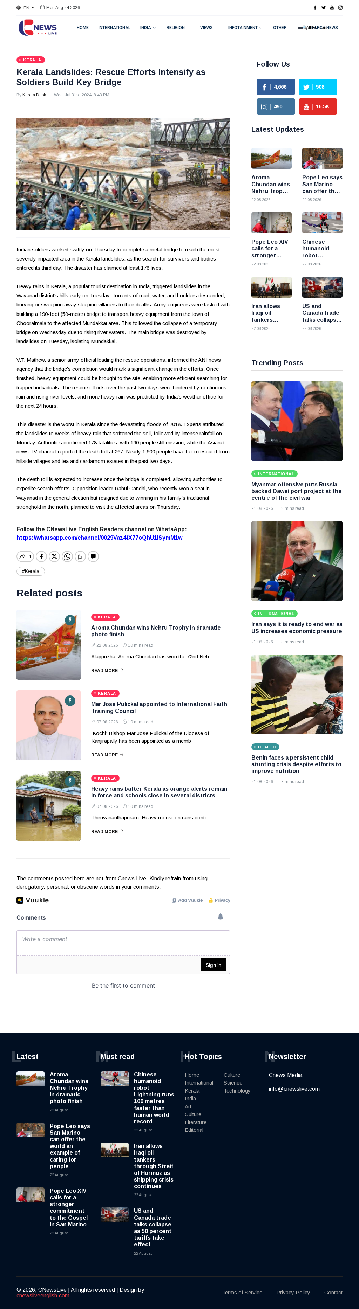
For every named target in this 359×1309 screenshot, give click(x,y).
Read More (104, 670)
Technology (237, 1091)
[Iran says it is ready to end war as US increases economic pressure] (297, 561)
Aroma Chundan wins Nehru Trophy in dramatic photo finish (69, 1088)
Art (188, 1106)
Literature (195, 1122)
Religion (176, 27)
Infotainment (243, 27)
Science (233, 1083)
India (145, 27)
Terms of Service (242, 1292)
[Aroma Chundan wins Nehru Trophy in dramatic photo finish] (48, 645)
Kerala (192, 1091)
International (114, 27)
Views (206, 27)
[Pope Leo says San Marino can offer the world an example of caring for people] (322, 158)
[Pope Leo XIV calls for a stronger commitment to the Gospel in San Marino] (271, 222)
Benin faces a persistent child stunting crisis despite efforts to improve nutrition (296, 764)
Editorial (194, 1130)
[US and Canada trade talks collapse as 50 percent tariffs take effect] (322, 287)
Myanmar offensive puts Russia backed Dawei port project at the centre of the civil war (296, 491)
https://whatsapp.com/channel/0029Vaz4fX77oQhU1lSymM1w (99, 538)
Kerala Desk (34, 94)
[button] (25, 8)
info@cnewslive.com (294, 1089)
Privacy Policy (293, 1292)
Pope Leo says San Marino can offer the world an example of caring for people (70, 1146)
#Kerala (30, 571)
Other (280, 27)
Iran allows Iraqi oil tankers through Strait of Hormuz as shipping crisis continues (154, 1166)
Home (83, 27)
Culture (193, 1114)
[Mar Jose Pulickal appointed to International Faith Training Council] (48, 725)
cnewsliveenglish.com (42, 1295)
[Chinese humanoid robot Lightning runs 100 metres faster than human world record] (322, 222)
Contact (333, 1292)
